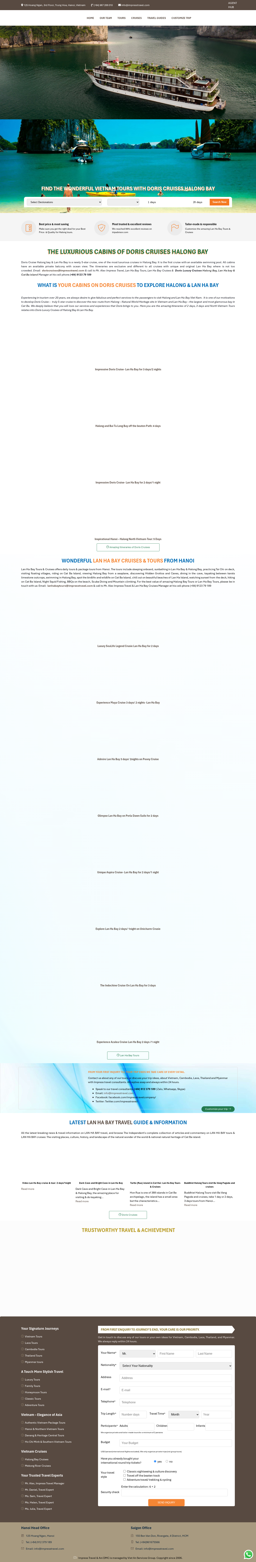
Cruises (136, 18)
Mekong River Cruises (38, 1465)
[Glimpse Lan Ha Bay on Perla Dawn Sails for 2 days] (128, 787)
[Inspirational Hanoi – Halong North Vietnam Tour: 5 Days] (128, 510)
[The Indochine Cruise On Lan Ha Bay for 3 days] (128, 957)
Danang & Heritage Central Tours (44, 1435)
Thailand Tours (33, 1355)
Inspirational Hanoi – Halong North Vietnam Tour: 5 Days (128, 539)
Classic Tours (33, 1398)
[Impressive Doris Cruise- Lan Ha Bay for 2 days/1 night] (128, 454)
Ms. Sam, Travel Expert (38, 1496)
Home (90, 18)
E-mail (106, 1389)
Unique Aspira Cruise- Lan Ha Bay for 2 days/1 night (128, 872)
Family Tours (32, 1386)
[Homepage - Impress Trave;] (213, 5)
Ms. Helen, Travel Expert (39, 1502)
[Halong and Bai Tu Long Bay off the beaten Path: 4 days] (128, 397)
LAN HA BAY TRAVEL (109, 1122)
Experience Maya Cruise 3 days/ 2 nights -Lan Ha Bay (128, 702)
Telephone (108, 1401)
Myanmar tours (34, 1362)
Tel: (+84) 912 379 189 (39, 1542)
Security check (110, 1492)
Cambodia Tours (34, 1349)
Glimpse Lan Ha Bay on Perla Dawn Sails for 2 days (128, 816)
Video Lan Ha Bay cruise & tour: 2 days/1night (46, 1183)
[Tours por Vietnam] (218, 5)
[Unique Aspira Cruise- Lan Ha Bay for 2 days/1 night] (128, 844)
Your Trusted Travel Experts (42, 1475)
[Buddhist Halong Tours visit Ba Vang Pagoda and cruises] (209, 1162)
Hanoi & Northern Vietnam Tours (44, 1429)
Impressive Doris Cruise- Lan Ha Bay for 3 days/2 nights (128, 369)
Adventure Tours (34, 1405)
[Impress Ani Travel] (215, 5)
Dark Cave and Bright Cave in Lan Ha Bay (101, 1183)
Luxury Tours (32, 1379)
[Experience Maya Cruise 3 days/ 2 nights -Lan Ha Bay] (128, 674)
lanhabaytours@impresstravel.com (70, 585)
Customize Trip (181, 18)
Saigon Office (141, 1527)
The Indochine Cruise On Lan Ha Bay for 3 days (128, 985)
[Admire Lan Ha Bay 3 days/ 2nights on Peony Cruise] (128, 731)
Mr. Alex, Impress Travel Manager (44, 1483)
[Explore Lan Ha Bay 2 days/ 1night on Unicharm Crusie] (128, 900)
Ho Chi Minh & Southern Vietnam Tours (48, 1441)
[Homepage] (40, 18)
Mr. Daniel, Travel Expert (39, 1489)
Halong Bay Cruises (36, 1459)
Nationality (108, 1365)
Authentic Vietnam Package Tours (45, 1422)
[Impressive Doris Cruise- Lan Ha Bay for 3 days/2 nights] (128, 341)
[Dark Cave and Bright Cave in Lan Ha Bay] (101, 1162)
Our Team (106, 18)
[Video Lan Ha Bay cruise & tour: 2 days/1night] (46, 1162)
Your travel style (107, 1475)
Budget (105, 1442)
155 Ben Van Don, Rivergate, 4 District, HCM (161, 1535)
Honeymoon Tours (36, 1392)
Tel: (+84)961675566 (147, 1542)
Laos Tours (31, 1343)
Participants (109, 1426)
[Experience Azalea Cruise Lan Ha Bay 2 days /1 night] (128, 1013)
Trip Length (108, 1414)
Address (106, 1377)
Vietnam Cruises (34, 1451)
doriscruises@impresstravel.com (63, 270)
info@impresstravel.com (119, 1093)
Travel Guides (156, 18)
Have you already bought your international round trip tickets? (121, 1461)
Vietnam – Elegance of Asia (41, 1414)
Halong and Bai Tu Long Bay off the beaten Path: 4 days (128, 426)
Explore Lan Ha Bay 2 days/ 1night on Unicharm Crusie (128, 929)
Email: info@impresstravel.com (45, 1548)
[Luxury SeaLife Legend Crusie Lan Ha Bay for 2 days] (128, 617)
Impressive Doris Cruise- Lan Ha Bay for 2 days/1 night (128, 482)
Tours (122, 18)
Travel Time (157, 1414)
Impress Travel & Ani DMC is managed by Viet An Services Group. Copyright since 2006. (130, 1558)
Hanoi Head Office (35, 1527)
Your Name (108, 1353)
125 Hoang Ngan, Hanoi (40, 1535)
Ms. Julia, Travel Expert (38, 1508)
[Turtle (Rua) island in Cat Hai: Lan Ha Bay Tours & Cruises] (155, 1162)
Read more (27, 1189)
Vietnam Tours (33, 1336)
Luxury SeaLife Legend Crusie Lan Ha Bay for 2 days (128, 646)
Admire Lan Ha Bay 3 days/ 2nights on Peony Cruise (128, 759)
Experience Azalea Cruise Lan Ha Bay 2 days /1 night (128, 1042)
